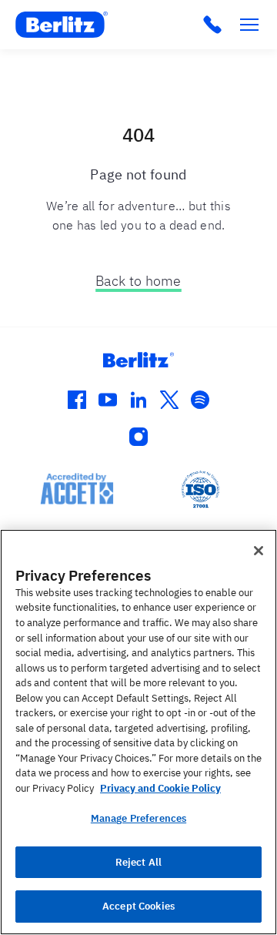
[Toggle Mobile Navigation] (249, 24)
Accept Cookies (138, 906)
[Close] (258, 551)
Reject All (138, 862)
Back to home (138, 281)
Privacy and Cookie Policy (160, 788)
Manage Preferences (138, 818)
